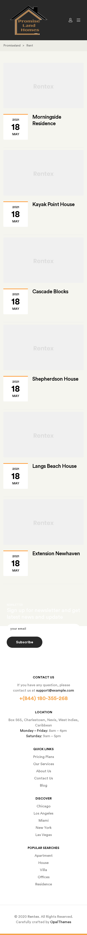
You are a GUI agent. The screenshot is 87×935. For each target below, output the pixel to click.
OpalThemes (60, 922)
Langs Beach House (54, 466)
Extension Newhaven (56, 553)
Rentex (33, 916)
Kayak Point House (53, 204)
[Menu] (77, 20)
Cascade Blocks (50, 291)
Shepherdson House (55, 379)
